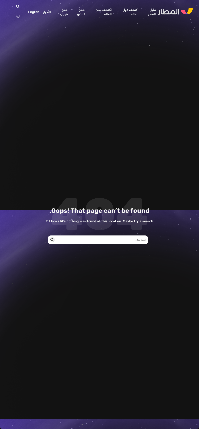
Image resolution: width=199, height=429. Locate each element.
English (33, 12)
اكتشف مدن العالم (104, 12)
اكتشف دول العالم (131, 12)
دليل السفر (152, 12)
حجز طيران (64, 12)
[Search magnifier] (52, 239)
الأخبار (47, 12)
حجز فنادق (81, 12)
